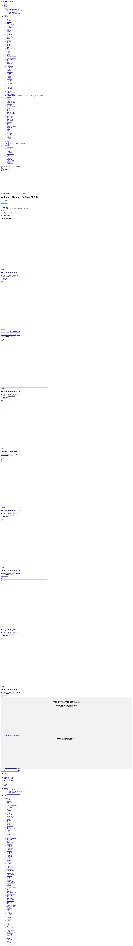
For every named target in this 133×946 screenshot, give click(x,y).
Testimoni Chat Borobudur (13, 794)
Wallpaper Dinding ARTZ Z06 (10, 391)
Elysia (8, 831)
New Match (10, 895)
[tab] (68, 213)
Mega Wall (9, 884)
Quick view (3, 279)
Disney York (10, 826)
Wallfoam (9, 938)
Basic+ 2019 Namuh (12, 805)
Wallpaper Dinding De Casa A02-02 (10, 143)
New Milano (10, 896)
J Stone (8, 864)
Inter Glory (9, 849)
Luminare (9, 877)
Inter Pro (9, 853)
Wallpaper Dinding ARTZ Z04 (10, 510)
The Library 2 (10, 934)
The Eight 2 (10, 933)
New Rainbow (10, 899)
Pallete (8, 909)
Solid (8, 923)
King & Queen (10, 874)
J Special (9, 862)
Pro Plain (9, 915)
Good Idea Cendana (12, 837)
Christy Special (10, 816)
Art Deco (9, 799)
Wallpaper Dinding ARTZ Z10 (10, 451)
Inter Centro (10, 846)
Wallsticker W (10, 941)
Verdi (8, 937)
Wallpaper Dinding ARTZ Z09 (10, 689)
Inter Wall (9, 860)
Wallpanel (9, 940)
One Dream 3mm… (11, 906)
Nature (8, 890)
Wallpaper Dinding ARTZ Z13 (10, 630)
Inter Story (9, 856)
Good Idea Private (11, 838)
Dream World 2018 (11, 828)
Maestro (9, 880)
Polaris (8, 912)
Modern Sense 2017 (12, 887)
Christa (8, 812)
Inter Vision (9, 859)
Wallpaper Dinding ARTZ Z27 (10, 332)
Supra (8, 931)
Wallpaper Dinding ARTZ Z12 (10, 570)
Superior (9, 928)
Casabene (9, 810)
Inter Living (10, 852)
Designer (9, 824)
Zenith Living (10, 944)
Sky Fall (9, 920)
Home (2, 95)
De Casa (9, 821)
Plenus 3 (9, 910)
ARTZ (18, 275)
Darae (8, 819)
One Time (9, 908)
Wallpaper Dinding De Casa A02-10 (10, 193)
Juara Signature (10, 870)
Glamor (8, 835)
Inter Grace (9, 851)
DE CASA (23, 95)
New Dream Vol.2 (11, 892)
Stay (8, 926)
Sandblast (9, 917)
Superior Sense (10, 930)
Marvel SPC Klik (11, 883)
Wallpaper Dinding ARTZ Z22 (10, 272)
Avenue (9, 801)
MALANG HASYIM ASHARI (12, 95)
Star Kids (9, 924)
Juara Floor (9, 869)
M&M (8, 878)
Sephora (9, 919)
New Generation (11, 894)
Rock (8, 916)
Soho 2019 (9, 921)
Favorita (9, 833)
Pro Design (9, 913)
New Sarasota (10, 901)
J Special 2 (9, 863)
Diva (8, 827)
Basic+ (8, 803)
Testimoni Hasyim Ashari (13, 789)
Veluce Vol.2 (10, 935)
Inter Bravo (9, 845)
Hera (8, 841)
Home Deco (10, 842)
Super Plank (10, 927)
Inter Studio (9, 858)
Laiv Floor (9, 876)
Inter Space (9, 855)
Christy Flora (10, 814)
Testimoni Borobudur (12, 792)
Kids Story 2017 (11, 873)
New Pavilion (10, 898)
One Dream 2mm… (11, 905)
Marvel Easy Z (10, 881)
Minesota (9, 885)
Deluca (8, 823)
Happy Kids (10, 839)
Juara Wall (9, 871)
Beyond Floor (10, 808)
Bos (8, 809)
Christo (8, 813)
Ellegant (9, 830)
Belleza (8, 806)
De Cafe (9, 820)
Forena (8, 834)
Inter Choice (10, 848)
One (8, 903)
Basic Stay (9, 802)
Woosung (9, 942)
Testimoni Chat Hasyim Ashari (14, 791)
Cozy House (10, 817)
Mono (8, 888)
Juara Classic (10, 866)
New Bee (9, 891)
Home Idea (9, 844)
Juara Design (10, 867)
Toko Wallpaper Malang (10, 768)
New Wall (9, 902)
